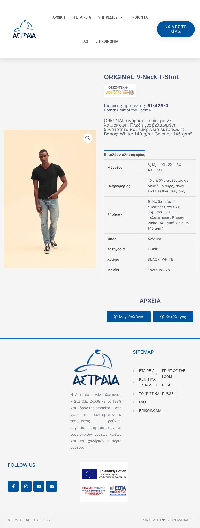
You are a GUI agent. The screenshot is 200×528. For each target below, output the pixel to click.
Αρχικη (58, 17)
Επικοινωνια (107, 41)
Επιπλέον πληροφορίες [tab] (124, 154)
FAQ (85, 41)
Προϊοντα (139, 17)
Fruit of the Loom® (134, 110)
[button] (87, 138)
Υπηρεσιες (108, 17)
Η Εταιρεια (81, 17)
